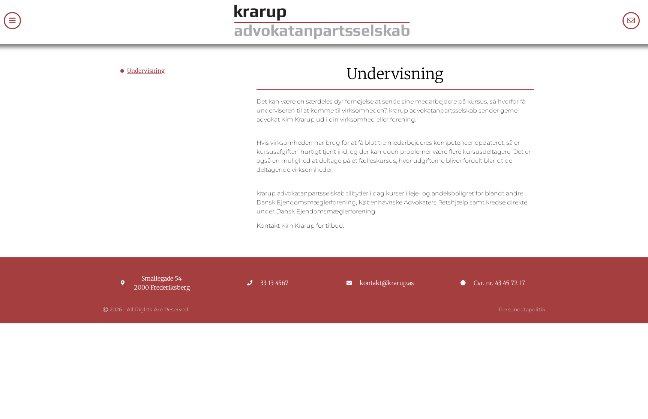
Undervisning (146, 70)
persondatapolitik (522, 309)
